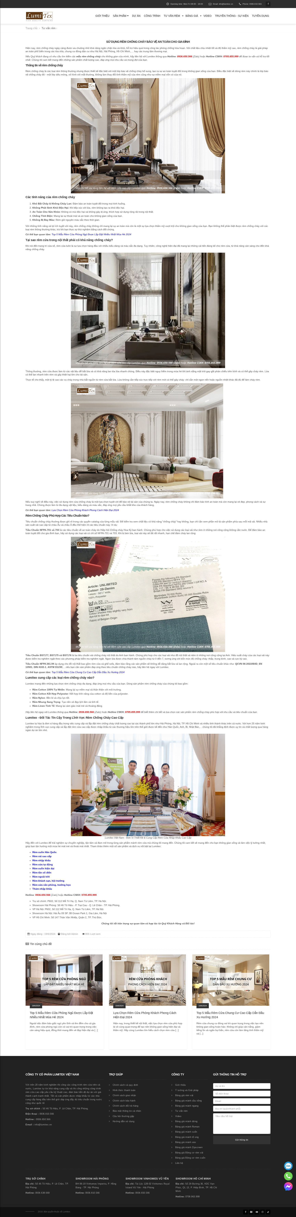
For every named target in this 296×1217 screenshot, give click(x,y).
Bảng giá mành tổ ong (187, 1137)
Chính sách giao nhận (124, 1095)
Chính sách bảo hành (124, 1101)
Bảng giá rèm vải (184, 1095)
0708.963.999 (192, 1196)
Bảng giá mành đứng (186, 1121)
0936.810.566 (92, 1193)
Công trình (152, 15)
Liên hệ (179, 1163)
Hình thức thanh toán (124, 1090)
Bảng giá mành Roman (187, 1127)
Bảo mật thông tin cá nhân (127, 1111)
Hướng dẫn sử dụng (123, 1121)
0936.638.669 (42, 1193)
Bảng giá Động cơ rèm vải (189, 1153)
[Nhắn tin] (288, 1186)
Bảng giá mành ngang (187, 1106)
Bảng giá (192, 15)
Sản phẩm (120, 15)
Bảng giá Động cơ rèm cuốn (190, 1158)
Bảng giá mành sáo (185, 1142)
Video (208, 15)
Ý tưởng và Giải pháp (187, 1090)
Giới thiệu (102, 15)
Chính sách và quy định (125, 1085)
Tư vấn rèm (172, 15)
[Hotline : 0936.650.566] (288, 1165)
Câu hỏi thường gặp (123, 1116)
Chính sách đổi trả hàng (125, 1106)
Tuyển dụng (260, 15)
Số (36, 1184)
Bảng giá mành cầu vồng (188, 1101)
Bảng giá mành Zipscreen (189, 1147)
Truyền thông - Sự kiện (232, 15)
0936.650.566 (142, 1193)
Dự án (136, 15)
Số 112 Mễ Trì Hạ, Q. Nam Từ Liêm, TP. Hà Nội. (80, 901)
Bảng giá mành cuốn (186, 1132)
